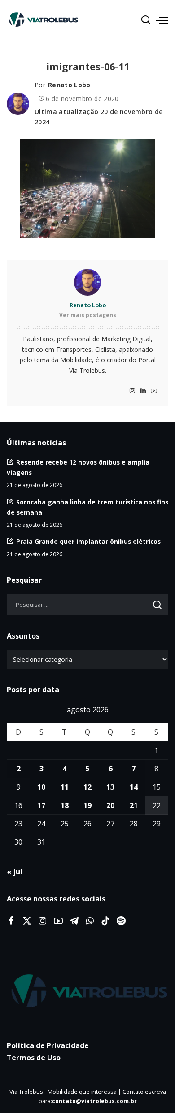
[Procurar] (145, 20)
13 (110, 787)
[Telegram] (74, 921)
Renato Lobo (69, 84)
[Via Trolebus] (87, 992)
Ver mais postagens (87, 315)
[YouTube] (154, 391)
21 (134, 805)
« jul (14, 871)
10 (41, 787)
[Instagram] (132, 391)
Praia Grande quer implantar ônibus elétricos (88, 541)
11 (65, 787)
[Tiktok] (105, 921)
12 (87, 787)
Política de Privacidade (48, 1045)
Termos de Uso (34, 1057)
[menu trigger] (162, 20)
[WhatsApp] (89, 921)
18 (65, 805)
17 (41, 805)
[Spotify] (121, 921)
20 (110, 805)
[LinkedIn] (143, 391)
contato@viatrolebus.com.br (94, 1101)
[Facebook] (11, 921)
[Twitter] (26, 921)
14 (134, 787)
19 (87, 805)
